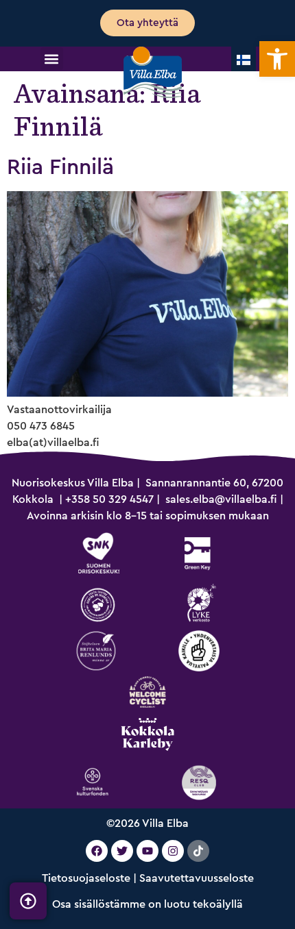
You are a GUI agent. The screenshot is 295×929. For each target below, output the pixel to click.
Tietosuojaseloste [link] (86, 878)
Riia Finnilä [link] (60, 167)
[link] (277, 59)
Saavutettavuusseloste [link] (196, 878)
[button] (51, 58)
